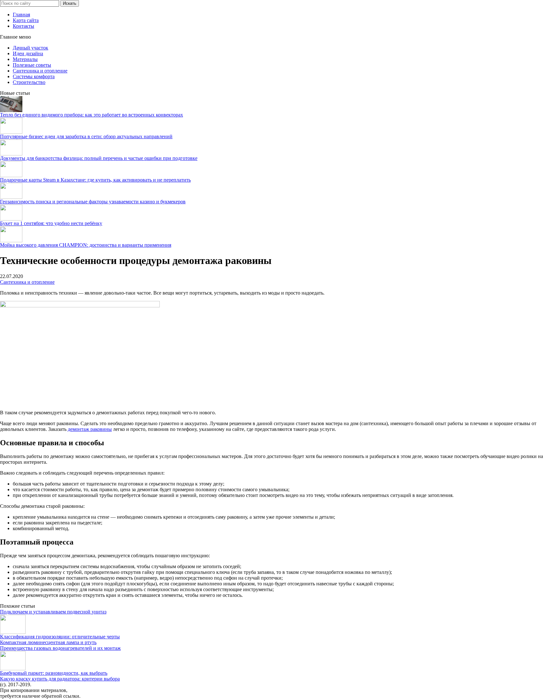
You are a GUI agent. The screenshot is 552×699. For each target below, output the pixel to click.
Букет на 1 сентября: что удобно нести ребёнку (51, 223)
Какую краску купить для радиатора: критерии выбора (60, 678)
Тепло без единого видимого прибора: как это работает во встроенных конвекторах (91, 114)
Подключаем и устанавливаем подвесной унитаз (53, 611)
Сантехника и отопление (40, 70)
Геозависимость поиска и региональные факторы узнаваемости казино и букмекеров (93, 201)
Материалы (25, 59)
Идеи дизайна (28, 53)
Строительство (29, 82)
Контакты (23, 26)
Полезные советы (32, 65)
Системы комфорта (34, 76)
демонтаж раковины (90, 429)
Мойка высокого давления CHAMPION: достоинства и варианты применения (85, 245)
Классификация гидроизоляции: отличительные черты (60, 636)
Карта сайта (26, 20)
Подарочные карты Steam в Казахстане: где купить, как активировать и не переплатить (95, 180)
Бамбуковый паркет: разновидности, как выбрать (53, 673)
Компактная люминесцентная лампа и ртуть (48, 642)
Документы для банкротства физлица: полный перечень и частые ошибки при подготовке (98, 158)
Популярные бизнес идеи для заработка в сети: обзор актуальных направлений (86, 136)
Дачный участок (30, 47)
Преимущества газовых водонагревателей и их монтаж (60, 648)
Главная (21, 14)
